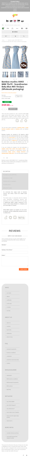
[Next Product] (27, 82)
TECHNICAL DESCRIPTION (9, 175)
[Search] (2, 25)
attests (8, 296)
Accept (15, 9)
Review (3, 255)
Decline (15, 10)
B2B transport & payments (12, 382)
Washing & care (7, 178)
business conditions (11, 352)
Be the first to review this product (9, 92)
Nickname (4, 244)
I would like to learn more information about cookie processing (15, 7)
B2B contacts (10, 386)
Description (6, 171)
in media (9, 307)
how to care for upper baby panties (13, 416)
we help (8, 310)
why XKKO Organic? (11, 405)
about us (9, 322)
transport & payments (11, 349)
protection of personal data (13, 359)
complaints (9, 356)
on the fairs (9, 303)
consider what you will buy (13, 433)
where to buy (9, 337)
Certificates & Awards (9, 181)
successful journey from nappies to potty (12, 437)
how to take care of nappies (13, 412)
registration (9, 375)
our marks (9, 293)
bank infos (9, 329)
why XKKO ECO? (10, 408)
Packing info (7, 184)
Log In (23, 36)
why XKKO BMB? (10, 401)
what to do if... (10, 420)
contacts (8, 326)
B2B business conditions (12, 379)
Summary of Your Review (7, 249)
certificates (9, 300)
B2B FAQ (9, 389)
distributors (9, 333)
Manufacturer (7, 188)
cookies (8, 363)
